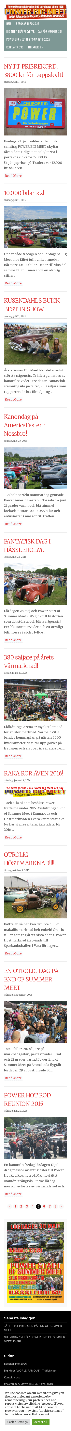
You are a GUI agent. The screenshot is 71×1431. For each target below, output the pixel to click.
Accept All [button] (40, 1422)
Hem (8, 23)
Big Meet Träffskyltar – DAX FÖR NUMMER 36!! (34, 31)
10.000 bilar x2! (24, 193)
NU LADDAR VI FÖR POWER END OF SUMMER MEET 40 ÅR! (34, 1339)
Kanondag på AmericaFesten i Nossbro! (25, 425)
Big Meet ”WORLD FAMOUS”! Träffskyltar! (30, 1370)
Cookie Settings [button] (17, 1422)
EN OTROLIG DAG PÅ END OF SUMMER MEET (31, 979)
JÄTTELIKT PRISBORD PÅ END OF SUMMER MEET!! (33, 1328)
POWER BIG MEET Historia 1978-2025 (28, 39)
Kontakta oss (14, 47)
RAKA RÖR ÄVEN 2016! (34, 773)
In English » (35, 47)
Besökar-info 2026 (27, 23)
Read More (13, 176)
